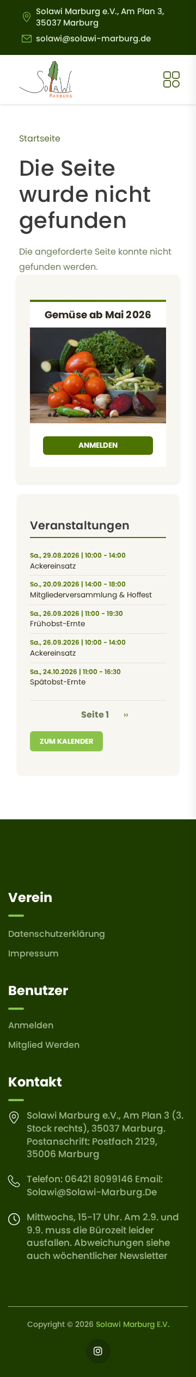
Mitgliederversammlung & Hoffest (91, 595)
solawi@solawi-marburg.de (93, 38)
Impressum (33, 953)
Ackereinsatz (53, 566)
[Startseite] (45, 79)
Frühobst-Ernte (57, 624)
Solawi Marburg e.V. (132, 1324)
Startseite (39, 138)
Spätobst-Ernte (57, 682)
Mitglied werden (43, 1045)
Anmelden (98, 445)
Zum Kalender (66, 741)
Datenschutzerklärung (56, 934)
